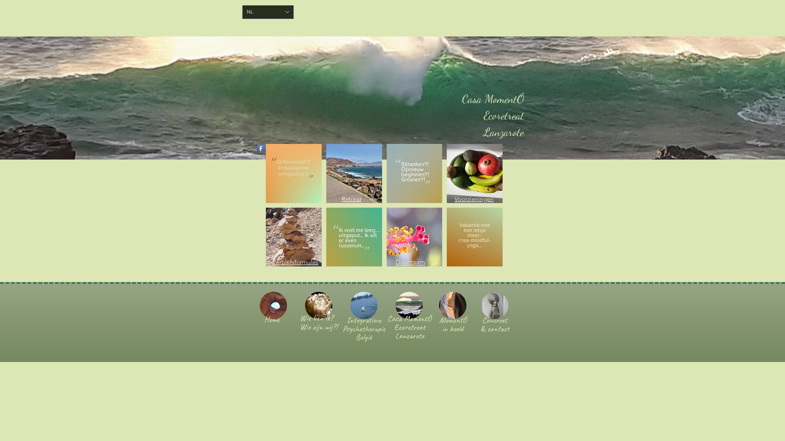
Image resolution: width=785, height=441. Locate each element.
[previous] (277, 208)
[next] (491, 208)
